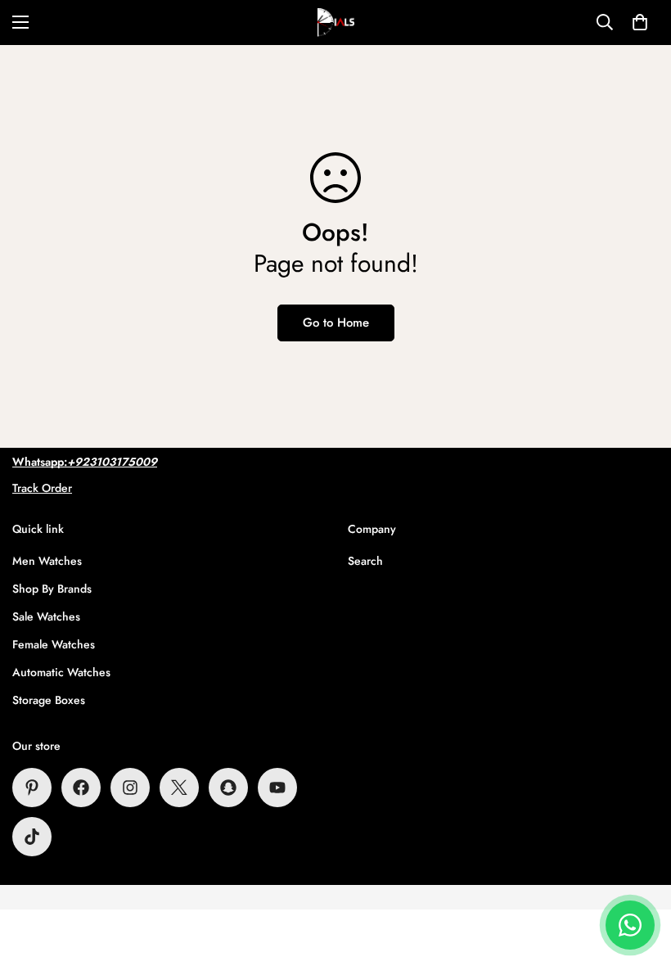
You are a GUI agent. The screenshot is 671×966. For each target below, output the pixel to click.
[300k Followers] (81, 787)
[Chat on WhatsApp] (630, 925)
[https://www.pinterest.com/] (32, 787)
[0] (640, 22)
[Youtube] (277, 787)
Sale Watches (46, 616)
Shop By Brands (52, 588)
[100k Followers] (130, 787)
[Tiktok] (32, 836)
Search (365, 561)
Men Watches (47, 561)
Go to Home (336, 323)
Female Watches (53, 644)
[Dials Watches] (335, 22)
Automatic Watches (61, 672)
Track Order (42, 488)
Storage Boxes (48, 700)
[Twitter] (179, 787)
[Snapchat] (228, 787)
